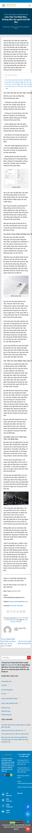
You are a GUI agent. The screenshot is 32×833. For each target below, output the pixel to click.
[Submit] (29, 657)
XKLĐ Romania (6, 714)
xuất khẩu (18, 621)
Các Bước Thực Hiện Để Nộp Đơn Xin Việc (19, 82)
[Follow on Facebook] (4, 774)
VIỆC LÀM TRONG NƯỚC (9, 703)
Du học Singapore (7, 690)
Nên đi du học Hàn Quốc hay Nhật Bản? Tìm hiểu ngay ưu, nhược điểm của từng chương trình (14, 739)
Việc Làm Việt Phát (21, 27)
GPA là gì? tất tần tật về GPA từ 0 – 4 (13, 730)
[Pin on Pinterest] (20, 611)
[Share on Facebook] (11, 611)
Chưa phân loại (6, 681)
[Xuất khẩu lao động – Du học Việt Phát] (8, 5)
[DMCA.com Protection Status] (16, 822)
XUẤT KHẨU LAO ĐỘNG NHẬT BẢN (18, 14)
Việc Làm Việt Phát (11, 665)
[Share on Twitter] (14, 611)
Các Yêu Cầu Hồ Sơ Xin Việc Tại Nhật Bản (18, 80)
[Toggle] (9, 684)
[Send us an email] (8, 774)
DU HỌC (4, 685)
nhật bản (12, 621)
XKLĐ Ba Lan (5, 708)
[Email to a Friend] (17, 611)
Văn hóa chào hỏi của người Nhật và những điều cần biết (16, 726)
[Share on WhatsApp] (7, 611)
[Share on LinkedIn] (24, 611)
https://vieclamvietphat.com (18, 601)
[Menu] (30, 5)
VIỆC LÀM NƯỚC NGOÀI (9, 698)
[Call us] (11, 774)
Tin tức (6, 14)
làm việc (25, 619)
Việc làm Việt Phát (16, 605)
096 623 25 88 (15, 591)
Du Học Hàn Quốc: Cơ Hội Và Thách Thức (15, 734)
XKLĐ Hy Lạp (5, 711)
